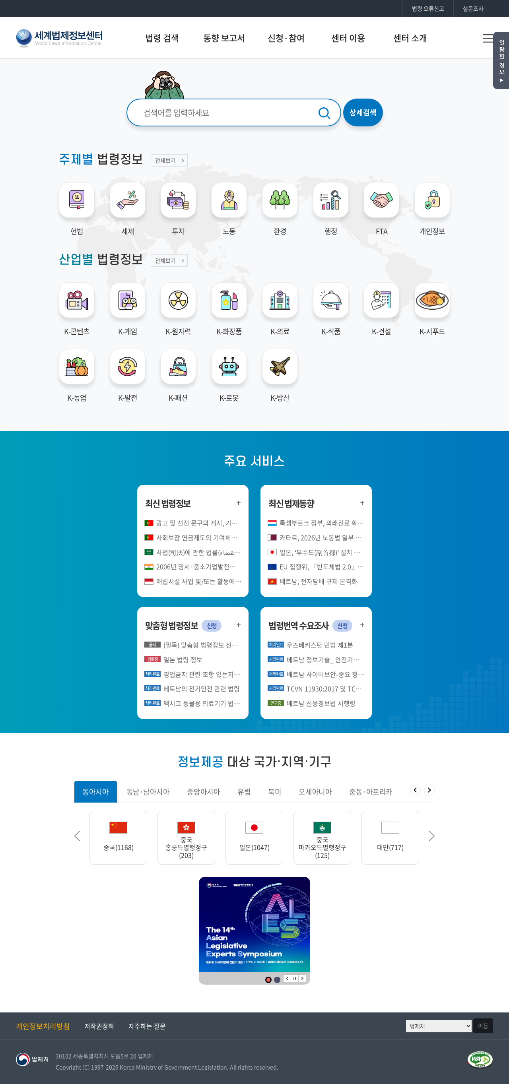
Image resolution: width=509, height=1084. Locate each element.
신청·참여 (286, 37)
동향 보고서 (224, 37)
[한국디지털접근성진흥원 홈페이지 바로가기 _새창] (480, 1055)
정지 (295, 978)
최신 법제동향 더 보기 (362, 503)
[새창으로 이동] (254, 924)
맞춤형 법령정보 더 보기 (239, 625)
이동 (483, 1026)
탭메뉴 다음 (429, 790)
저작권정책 (99, 1026)
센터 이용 (348, 37)
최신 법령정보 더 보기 (239, 503)
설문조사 (473, 8)
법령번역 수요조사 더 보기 (362, 625)
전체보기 (165, 160)
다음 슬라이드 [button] (432, 836)
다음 (302, 978)
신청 (212, 625)
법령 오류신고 (428, 8)
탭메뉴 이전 (415, 790)
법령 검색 (162, 37)
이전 (287, 978)
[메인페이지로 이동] (59, 37)
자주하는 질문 (147, 1026)
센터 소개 (410, 37)
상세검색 (363, 112)
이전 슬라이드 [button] (77, 836)
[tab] (95, 792)
